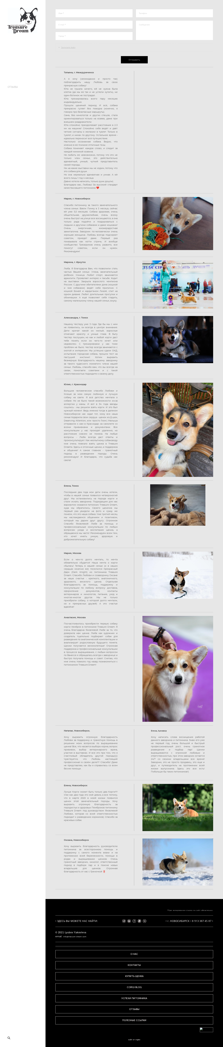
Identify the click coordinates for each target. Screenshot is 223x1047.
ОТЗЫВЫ (13, 87)
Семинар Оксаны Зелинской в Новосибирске (18, 100)
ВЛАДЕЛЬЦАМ (16, 70)
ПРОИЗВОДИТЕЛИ (18, 60)
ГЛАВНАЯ (13, 50)
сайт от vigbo (134, 1039)
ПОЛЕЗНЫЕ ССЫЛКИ (20, 93)
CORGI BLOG (15, 80)
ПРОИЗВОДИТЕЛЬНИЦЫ (22, 57)
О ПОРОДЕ (14, 73)
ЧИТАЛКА (13, 77)
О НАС (11, 53)
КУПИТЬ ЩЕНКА (17, 63)
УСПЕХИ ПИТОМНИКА (20, 83)
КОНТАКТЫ (14, 90)
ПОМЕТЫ (13, 67)
